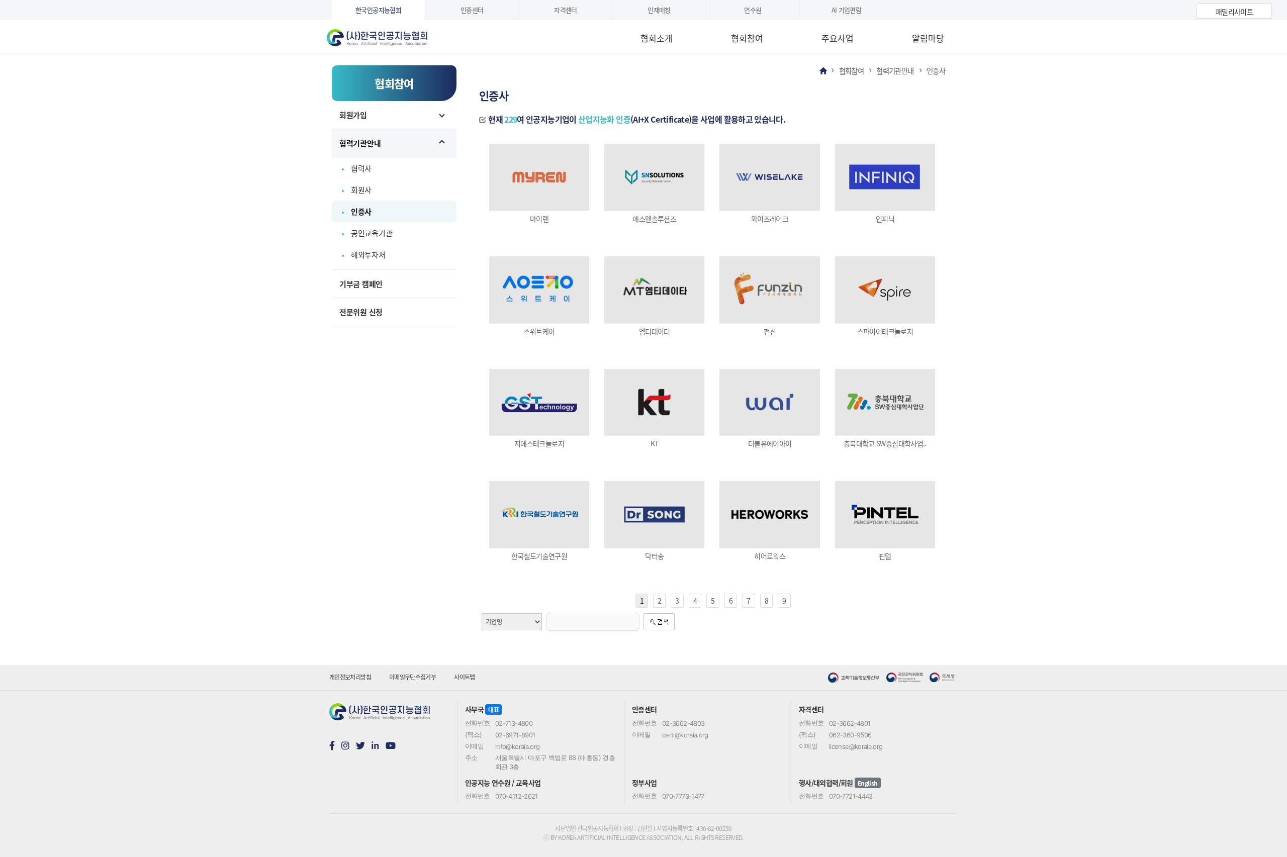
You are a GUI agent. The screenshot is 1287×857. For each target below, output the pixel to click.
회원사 (361, 189)
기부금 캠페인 (361, 283)
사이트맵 (464, 677)
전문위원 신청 (361, 312)
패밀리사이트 (1234, 12)
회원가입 (353, 115)
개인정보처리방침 (350, 677)
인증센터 (472, 10)
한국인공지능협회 (378, 10)
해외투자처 (368, 254)
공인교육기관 (371, 233)
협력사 (361, 168)
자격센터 (565, 10)
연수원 (752, 10)
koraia (389, 34)
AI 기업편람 (847, 10)
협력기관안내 (360, 143)
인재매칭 (659, 10)
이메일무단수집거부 (412, 677)
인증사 (361, 211)
